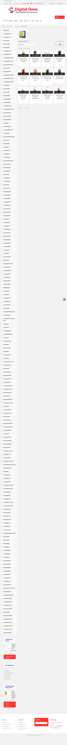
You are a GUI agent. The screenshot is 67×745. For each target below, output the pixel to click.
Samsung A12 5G (6, 150)
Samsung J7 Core (7, 516)
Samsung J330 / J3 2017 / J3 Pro (9, 464)
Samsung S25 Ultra (7, 440)
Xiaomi (25, 20)
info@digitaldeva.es (57, 727)
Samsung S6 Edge (7, 330)
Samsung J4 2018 (6, 478)
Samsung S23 (6, 406)
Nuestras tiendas (7, 678)
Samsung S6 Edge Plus (8, 334)
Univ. (41, 20)
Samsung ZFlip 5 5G (7, 605)
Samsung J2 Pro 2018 (7, 450)
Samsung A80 (6, 308)
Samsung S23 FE (6, 416)
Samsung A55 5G (6, 280)
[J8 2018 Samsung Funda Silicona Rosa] (35, 72)
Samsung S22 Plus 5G (7, 399)
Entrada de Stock (9, 640)
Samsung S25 (6, 433)
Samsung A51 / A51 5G (8, 263)
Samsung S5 (6, 324)
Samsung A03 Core (7, 51)
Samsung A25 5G (6, 208)
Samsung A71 (6, 294)
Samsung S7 (6, 337)
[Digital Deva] (33, 10)
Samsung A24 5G (6, 205)
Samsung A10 (6, 140)
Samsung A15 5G (6, 167)
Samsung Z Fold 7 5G (7, 629)
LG (29, 20)
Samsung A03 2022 (7, 54)
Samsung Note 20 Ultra (8, 595)
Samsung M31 (6, 557)
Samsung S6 (6, 327)
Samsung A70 (6, 291)
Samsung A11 (6, 147)
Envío (5, 669)
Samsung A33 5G (6, 236)
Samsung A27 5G (6, 215)
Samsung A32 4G (6, 229)
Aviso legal (6, 671)
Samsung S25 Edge (7, 444)
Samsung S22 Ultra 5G (8, 402)
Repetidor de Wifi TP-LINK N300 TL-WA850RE (14, 647)
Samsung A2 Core (7, 37)
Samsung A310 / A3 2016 (8, 57)
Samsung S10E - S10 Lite (8, 361)
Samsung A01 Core (7, 33)
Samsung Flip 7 (6, 612)
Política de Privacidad (8, 672)
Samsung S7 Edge (7, 341)
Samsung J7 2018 (6, 509)
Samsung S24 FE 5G (7, 430)
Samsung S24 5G (6, 420)
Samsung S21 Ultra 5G (8, 389)
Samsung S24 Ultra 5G (8, 426)
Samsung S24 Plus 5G (7, 423)
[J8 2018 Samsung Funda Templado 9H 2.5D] (23, 53)
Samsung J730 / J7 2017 (8, 505)
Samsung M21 (6, 547)
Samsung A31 (6, 225)
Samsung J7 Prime (7, 519)
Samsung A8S (6, 133)
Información (9, 665)
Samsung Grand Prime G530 (9, 533)
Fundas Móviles (9, 26)
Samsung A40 (6, 250)
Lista (64, 45)
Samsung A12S (6, 153)
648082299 (59, 725)
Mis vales (20, 729)
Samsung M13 (6, 540)
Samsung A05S (6, 88)
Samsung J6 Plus (6, 495)
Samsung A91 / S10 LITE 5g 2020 (9, 319)
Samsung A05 (6, 85)
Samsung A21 (6, 184)
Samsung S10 (6, 358)
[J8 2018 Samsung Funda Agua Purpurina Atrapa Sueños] (47, 90)
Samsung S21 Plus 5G (7, 385)
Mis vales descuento (22, 724)
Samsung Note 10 (7, 584)
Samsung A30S (6, 222)
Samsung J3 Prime (7, 468)
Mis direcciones (21, 726)
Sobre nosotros (7, 674)
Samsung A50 (6, 260)
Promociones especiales (9, 686)
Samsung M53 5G (7, 571)
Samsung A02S (6, 44)
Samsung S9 (6, 351)
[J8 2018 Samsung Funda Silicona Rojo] (23, 72)
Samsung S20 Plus (7, 372)
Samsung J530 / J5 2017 (8, 488)
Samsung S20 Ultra (7, 375)
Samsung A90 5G (6, 315)
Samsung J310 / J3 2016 (8, 461)
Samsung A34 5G (6, 239)
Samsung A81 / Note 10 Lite (9, 311)
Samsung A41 (6, 253)
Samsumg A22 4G (7, 191)
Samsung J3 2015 (6, 457)
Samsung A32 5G (6, 232)
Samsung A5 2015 (7, 71)
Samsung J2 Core (7, 454)
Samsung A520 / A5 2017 (8, 78)
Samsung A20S (6, 181)
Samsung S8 (6, 344)
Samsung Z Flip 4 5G (7, 601)
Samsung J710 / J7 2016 (8, 502)
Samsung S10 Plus (7, 365)
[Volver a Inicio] (4, 26)
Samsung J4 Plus (6, 474)
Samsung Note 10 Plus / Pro (9, 588)
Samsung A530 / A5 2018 (8, 81)
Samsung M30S (6, 553)
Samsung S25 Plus (7, 437)
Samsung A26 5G (6, 212)
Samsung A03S (6, 47)
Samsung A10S (6, 143)
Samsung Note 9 (7, 581)
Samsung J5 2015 (6, 481)
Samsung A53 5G (6, 274)
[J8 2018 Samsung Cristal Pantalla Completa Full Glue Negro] (35, 53)
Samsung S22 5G (6, 396)
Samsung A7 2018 (7, 116)
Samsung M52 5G (7, 567)
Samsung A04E (6, 68)
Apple (10, 20)
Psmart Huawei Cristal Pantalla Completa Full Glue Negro (14, 695)
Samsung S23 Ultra (7, 413)
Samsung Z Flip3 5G (7, 598)
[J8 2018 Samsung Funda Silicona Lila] (59, 72)
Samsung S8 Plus (7, 348)
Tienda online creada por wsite (35, 735)
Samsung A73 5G (6, 304)
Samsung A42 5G (6, 256)
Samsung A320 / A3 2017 (8, 61)
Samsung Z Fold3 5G (7, 615)
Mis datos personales (22, 728)
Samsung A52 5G (6, 267)
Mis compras (20, 722)
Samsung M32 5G (7, 560)
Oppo (37, 20)
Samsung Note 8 (7, 577)
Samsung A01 (6, 30)
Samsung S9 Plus (7, 354)
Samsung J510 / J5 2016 (8, 485)
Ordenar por (21, 44)
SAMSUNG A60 (6, 287)
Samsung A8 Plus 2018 (8, 129)
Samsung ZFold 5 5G (7, 622)
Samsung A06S (6, 95)
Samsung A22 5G (6, 195)
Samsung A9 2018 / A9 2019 (9, 136)
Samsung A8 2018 (7, 126)
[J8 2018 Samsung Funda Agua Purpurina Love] (59, 90)
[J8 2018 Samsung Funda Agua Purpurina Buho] (35, 90)
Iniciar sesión (60, 3)
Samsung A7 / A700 (7, 105)
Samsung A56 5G (6, 284)
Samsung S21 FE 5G (7, 392)
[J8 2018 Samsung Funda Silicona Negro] (59, 53)
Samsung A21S (6, 188)
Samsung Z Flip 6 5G (7, 608)
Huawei (21, 20)
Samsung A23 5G (6, 201)
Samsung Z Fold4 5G (7, 619)
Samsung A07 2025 (7, 119)
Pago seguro (6, 676)
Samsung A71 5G (6, 298)
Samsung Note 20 (7, 591)
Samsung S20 (6, 368)
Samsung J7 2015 (6, 499)
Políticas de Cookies (6, 728)
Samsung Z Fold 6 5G (7, 625)
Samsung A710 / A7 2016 (8, 109)
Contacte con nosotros (8, 3)
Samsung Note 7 (7, 574)
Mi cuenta (20, 719)
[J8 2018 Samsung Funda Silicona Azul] (47, 72)
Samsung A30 (6, 219)
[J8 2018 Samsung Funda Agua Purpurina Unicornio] (23, 90)
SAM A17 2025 (6, 174)
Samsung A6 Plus (7, 102)
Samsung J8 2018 (6, 529)
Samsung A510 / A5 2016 (8, 75)
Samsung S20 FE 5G (7, 378)
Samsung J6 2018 (6, 492)
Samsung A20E (6, 177)
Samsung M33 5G (7, 564)
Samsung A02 (6, 40)
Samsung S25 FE (6, 447)
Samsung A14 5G (6, 164)
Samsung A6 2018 (7, 99)
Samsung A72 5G (6, 301)
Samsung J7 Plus (6, 523)
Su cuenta (52, 3)
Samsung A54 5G (6, 277)
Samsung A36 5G (6, 246)
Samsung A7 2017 (7, 112)
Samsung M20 (6, 543)
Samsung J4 (5, 471)
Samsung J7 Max (6, 512)
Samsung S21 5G (6, 382)
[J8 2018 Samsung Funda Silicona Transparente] (47, 53)
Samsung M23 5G (7, 550)
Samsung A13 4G (6, 157)
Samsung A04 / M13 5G (8, 64)
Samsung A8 (6, 123)
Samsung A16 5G (6, 171)
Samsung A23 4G (6, 198)
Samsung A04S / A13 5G (8, 160)
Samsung (15, 20)
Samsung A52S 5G (7, 270)
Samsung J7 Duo (6, 526)
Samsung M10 (6, 536)
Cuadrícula (60, 45)
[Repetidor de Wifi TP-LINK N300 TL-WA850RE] (7, 646)
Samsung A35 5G (6, 243)
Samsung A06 (6, 92)
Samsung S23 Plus (7, 409)
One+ (33, 20)
